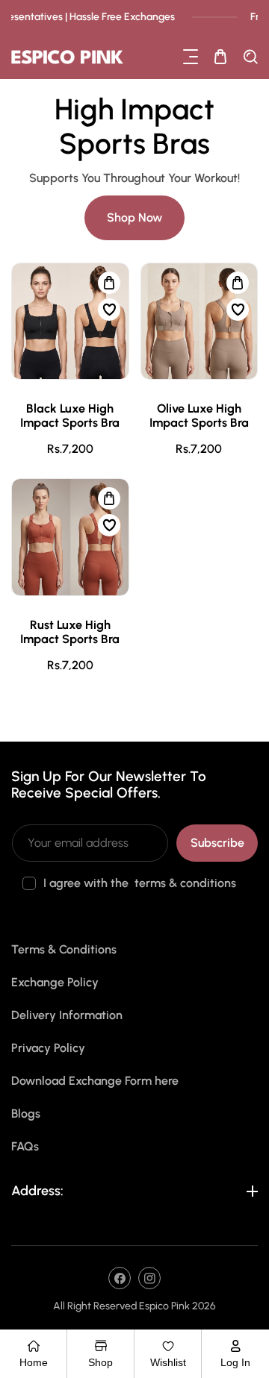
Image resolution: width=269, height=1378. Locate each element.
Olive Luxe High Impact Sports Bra (199, 416)
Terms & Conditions (64, 949)
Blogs (25, 1113)
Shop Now (134, 217)
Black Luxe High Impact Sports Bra (70, 416)
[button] (190, 56)
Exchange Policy (55, 982)
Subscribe (217, 843)
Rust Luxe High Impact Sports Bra (70, 632)
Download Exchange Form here (95, 1081)
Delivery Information (67, 1015)
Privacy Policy (48, 1048)
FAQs (25, 1146)
